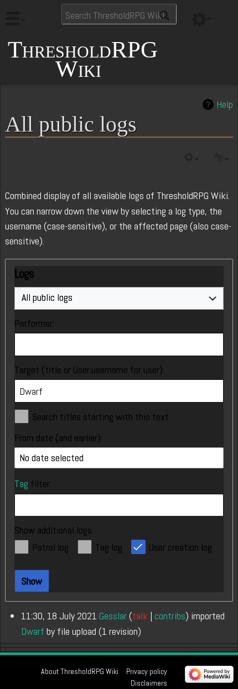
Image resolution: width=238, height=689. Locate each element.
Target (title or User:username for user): (89, 369)
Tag (21, 483)
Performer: (34, 323)
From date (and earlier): (58, 437)
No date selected (51, 457)
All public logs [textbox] (47, 297)
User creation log (180, 547)
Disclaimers (149, 683)
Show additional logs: (54, 530)
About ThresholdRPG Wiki (79, 671)
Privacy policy (146, 671)
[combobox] (119, 298)
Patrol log (50, 547)
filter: (32, 483)
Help (224, 104)
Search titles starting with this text (100, 416)
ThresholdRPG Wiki (83, 59)
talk (140, 615)
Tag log (108, 547)
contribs (169, 615)
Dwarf (32, 631)
